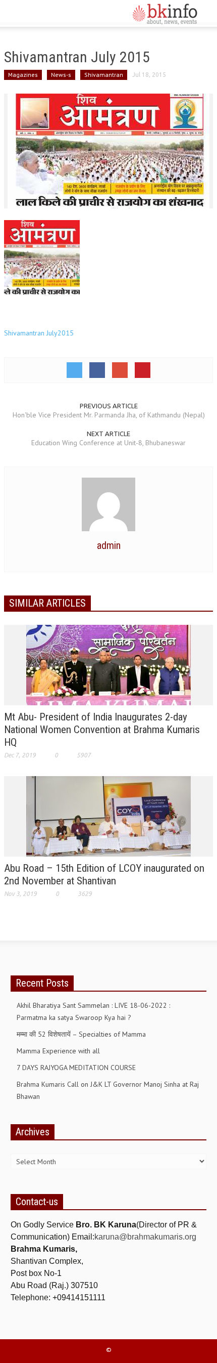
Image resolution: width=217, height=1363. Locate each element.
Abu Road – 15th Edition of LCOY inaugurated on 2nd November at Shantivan (104, 874)
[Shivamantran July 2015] (108, 150)
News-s (61, 74)
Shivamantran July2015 (39, 332)
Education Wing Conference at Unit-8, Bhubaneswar (108, 442)
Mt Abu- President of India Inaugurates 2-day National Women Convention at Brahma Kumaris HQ (102, 729)
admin (109, 545)
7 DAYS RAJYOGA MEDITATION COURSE (76, 1067)
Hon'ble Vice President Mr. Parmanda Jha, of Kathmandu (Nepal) (109, 414)
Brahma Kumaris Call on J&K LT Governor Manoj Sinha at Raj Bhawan (108, 1090)
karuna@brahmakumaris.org (145, 1236)
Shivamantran (103, 74)
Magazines (23, 74)
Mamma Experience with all (58, 1050)
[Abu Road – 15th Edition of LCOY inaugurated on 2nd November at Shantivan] (108, 815)
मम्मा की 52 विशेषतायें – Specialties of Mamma (81, 1034)
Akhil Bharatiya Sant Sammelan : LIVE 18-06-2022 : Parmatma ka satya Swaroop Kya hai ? (93, 1011)
